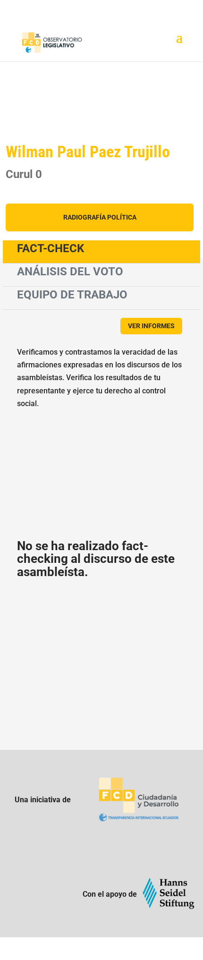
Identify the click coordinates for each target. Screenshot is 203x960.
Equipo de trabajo (72, 294)
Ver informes (151, 326)
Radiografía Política (99, 217)
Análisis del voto (70, 271)
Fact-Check (50, 248)
